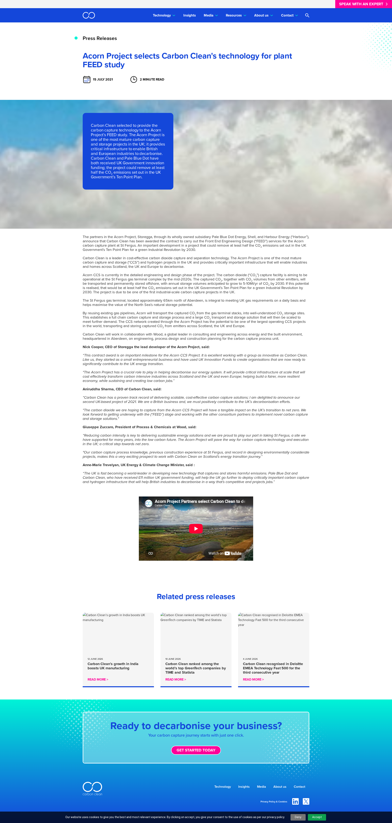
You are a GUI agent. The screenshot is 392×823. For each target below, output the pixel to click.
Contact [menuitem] (287, 15)
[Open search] (307, 15)
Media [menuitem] (208, 15)
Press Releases (100, 38)
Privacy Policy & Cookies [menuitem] (274, 801)
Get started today (196, 750)
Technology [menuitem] (162, 15)
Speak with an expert (361, 4)
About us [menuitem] (261, 15)
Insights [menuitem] (189, 15)
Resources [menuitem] (234, 15)
